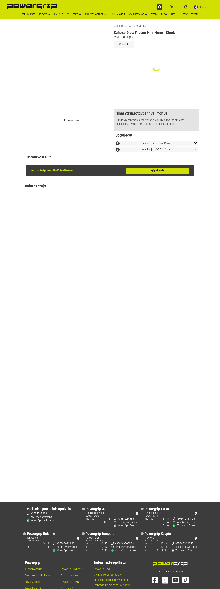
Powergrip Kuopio (158, 534)
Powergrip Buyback (71, 569)
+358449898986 (124, 543)
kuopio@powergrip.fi (186, 547)
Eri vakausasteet (70, 575)
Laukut (58, 14)
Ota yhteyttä (190, 14)
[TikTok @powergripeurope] (185, 580)
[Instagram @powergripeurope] (165, 580)
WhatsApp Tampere (125, 550)
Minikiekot (141, 26)
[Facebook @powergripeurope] (155, 580)
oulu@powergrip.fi (127, 522)
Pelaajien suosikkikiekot (38, 575)
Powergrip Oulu (97, 509)
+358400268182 (65, 543)
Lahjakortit (118, 14)
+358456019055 (184, 543)
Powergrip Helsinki (41, 534)
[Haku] (159, 7)
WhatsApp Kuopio (185, 550)
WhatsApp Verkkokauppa (44, 520)
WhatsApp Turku (186, 525)
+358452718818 (39, 513)
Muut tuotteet (94, 14)
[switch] (203, 7)
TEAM (154, 14)
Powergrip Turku (157, 509)
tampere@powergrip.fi (126, 547)
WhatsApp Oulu (126, 525)
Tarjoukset (28, 14)
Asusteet (72, 14)
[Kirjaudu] (185, 7)
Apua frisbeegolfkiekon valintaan (111, 580)
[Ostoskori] (172, 7)
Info (173, 14)
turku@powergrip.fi (187, 522)
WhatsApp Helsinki (67, 550)
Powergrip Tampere (100, 534)
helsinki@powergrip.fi (68, 547)
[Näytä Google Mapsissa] (137, 514)
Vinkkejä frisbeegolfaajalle (108, 575)
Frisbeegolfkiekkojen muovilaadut (112, 585)
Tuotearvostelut (33, 569)
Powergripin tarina (70, 582)
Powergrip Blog (102, 569)
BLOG (164, 14)
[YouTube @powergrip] (175, 580)
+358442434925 (186, 519)
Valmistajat (136, 14)
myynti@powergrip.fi (42, 517)
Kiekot (43, 14)
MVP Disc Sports (125, 26)
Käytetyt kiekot (33, 582)
